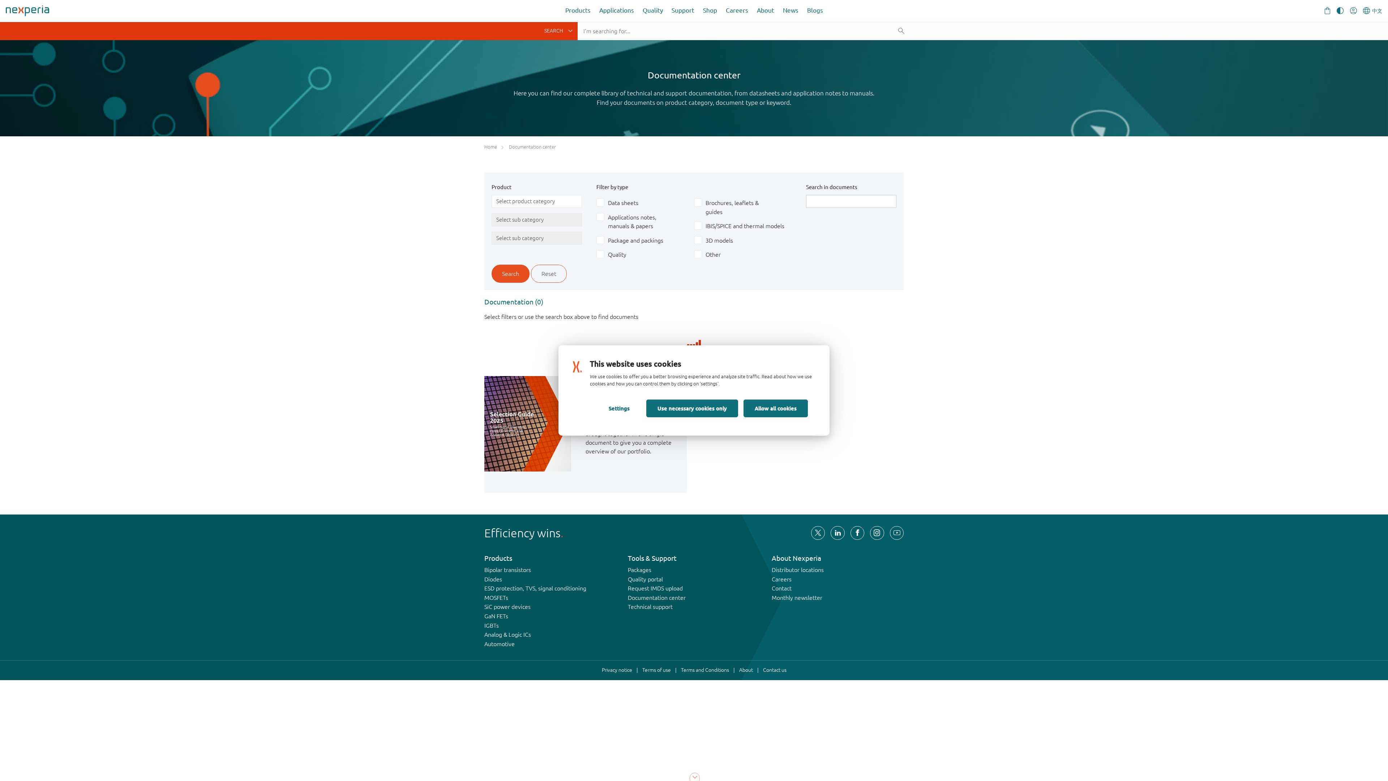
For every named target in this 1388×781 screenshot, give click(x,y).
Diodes (493, 579)
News (790, 10)
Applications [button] (616, 10)
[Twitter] (818, 533)
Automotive (499, 644)
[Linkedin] (837, 533)
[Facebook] (857, 533)
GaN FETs (496, 616)
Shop (710, 10)
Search (510, 273)
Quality (653, 10)
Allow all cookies (776, 408)
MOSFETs (496, 597)
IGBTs (491, 625)
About (765, 10)
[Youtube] (897, 533)
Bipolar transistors (507, 570)
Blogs (815, 10)
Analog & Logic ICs (507, 634)
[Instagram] (877, 533)
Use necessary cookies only (692, 408)
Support (683, 10)
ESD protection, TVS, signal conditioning (535, 588)
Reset (548, 273)
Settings (619, 408)
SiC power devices (507, 606)
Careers (737, 10)
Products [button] (578, 10)
